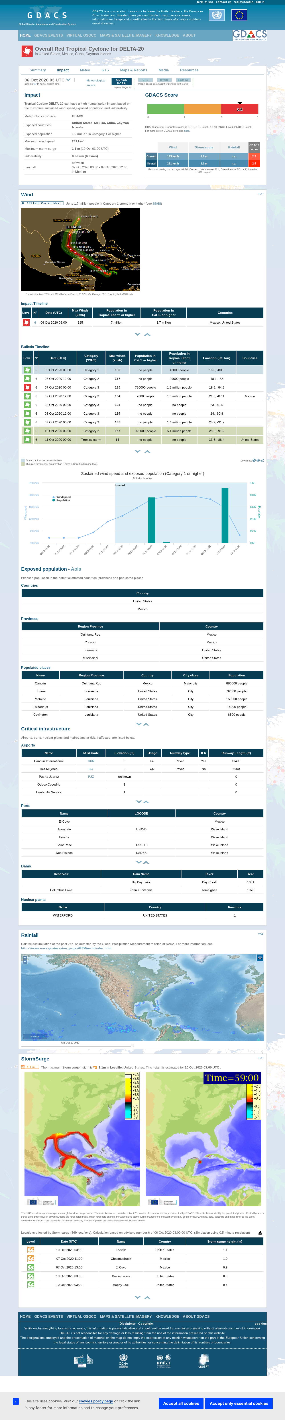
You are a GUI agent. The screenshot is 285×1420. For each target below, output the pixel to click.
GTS (105, 70)
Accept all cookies (181, 1403)
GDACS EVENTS (48, 35)
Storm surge (204, 147)
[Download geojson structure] (258, 460)
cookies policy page (96, 1401)
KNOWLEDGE (167, 35)
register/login (243, 2)
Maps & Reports (133, 70)
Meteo (85, 70)
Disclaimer (127, 1323)
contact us (224, 2)
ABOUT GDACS (196, 1316)
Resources (189, 70)
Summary (38, 70)
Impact (63, 70)
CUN (91, 761)
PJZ (91, 776)
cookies (261, 1323)
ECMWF (183, 79)
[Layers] (260, 957)
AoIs (76, 569)
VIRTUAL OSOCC (81, 35)
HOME (25, 35)
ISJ (91, 769)
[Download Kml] (254, 460)
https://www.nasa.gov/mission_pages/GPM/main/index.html (66, 948)
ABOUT (189, 35)
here (186, 130)
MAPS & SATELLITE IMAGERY (126, 35)
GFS (145, 79)
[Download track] (262, 460)
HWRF (164, 79)
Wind (173, 147)
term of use (205, 2)
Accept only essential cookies (239, 1403)
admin (260, 2)
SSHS (157, 203)
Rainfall (234, 147)
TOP (260, 193)
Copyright (145, 1323)
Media (164, 70)
